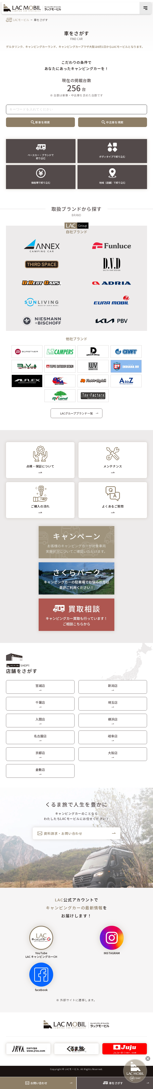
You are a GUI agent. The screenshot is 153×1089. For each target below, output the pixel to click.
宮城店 (40, 685)
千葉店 (40, 702)
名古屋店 (40, 736)
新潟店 (113, 685)
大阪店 (113, 752)
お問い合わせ (38, 1083)
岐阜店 (113, 736)
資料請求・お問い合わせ (63, 833)
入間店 (40, 719)
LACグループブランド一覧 (76, 413)
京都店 (40, 752)
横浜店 (113, 719)
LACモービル (21, 20)
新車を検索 (42, 122)
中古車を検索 (115, 122)
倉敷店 (40, 769)
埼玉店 (113, 702)
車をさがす (116, 1083)
